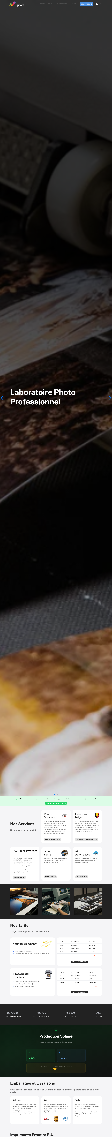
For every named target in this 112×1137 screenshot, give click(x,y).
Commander (85, 4)
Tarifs (42, 4)
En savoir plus (19, 877)
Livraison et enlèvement (85, 839)
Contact (73, 4)
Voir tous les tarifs (79, 962)
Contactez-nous (51, 839)
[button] (101, 4)
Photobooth (62, 4)
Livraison (51, 4)
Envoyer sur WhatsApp (54, 803)
